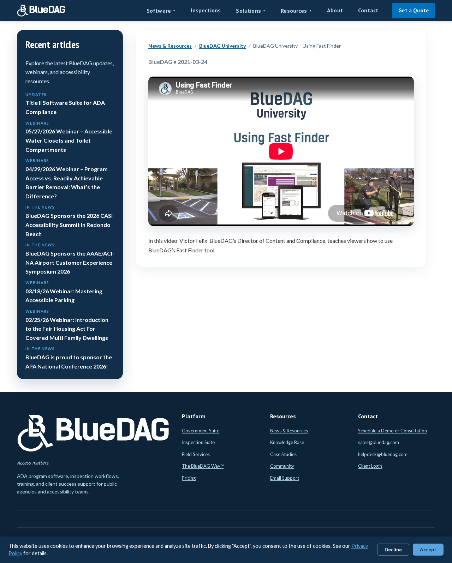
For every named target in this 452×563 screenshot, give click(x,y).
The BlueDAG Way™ (203, 466)
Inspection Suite (198, 442)
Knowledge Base (287, 442)
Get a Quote (413, 10)
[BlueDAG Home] (41, 10)
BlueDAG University (222, 46)
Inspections (206, 10)
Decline (393, 549)
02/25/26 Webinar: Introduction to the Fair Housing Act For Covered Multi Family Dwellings (66, 325)
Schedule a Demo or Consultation (392, 430)
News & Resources (170, 46)
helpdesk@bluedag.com (383, 454)
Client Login (370, 466)
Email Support (284, 478)
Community (282, 466)
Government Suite (200, 430)
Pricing (189, 478)
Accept (428, 549)
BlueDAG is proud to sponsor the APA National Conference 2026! (68, 357)
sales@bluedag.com (378, 442)
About (335, 10)
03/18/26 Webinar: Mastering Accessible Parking (63, 291)
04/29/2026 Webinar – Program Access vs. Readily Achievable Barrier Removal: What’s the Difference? (66, 178)
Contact (368, 10)
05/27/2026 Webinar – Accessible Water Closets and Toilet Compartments (68, 137)
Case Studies (283, 454)
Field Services (196, 454)
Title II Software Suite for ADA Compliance (65, 103)
